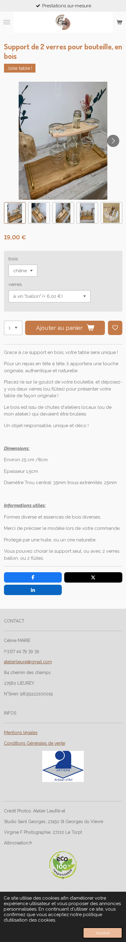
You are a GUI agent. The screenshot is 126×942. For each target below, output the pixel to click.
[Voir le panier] (119, 22)
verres (15, 284)
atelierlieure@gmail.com (28, 661)
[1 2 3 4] (13, 328)
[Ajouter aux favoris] (115, 328)
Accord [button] (102, 932)
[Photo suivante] (113, 141)
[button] (15, 213)
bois (13, 259)
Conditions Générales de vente (34, 743)
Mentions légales (21, 732)
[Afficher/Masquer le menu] (6, 22)
